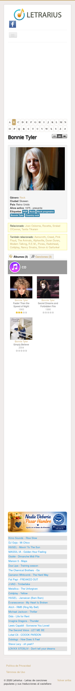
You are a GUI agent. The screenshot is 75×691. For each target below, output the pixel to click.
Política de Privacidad (18, 665)
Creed (50, 237)
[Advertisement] (37, 81)
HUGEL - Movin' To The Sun (24, 547)
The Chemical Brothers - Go (24, 570)
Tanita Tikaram (30, 229)
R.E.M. (32, 244)
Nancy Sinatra (29, 247)
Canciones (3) (43, 256)
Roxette (46, 226)
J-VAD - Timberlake (19, 584)
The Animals (25, 240)
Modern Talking (18, 244)
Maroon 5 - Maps (17, 561)
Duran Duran (52, 240)
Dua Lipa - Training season (23, 565)
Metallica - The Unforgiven (23, 588)
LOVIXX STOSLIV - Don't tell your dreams (31, 648)
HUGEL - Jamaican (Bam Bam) (25, 598)
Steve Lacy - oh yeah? (21, 644)
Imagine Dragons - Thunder (23, 621)
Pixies (41, 244)
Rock (22, 197)
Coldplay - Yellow (18, 593)
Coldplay (14, 247)
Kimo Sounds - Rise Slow (22, 538)
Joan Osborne (33, 226)
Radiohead (52, 244)
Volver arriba (64, 680)
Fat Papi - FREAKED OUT (23, 579)
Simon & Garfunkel (48, 247)
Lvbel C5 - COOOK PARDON (24, 634)
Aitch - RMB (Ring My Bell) (23, 607)
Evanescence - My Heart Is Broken (28, 602)
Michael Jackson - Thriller (22, 611)
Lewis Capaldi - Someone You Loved (28, 625)
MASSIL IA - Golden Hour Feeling (27, 552)
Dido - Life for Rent (18, 616)
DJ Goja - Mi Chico (19, 542)
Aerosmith (40, 237)
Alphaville (38, 240)
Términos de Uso (15, 672)
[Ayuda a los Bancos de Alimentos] (37, 521)
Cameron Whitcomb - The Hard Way (28, 575)
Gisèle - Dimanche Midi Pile (23, 556)
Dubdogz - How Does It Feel (24, 639)
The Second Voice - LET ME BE (26, 630)
